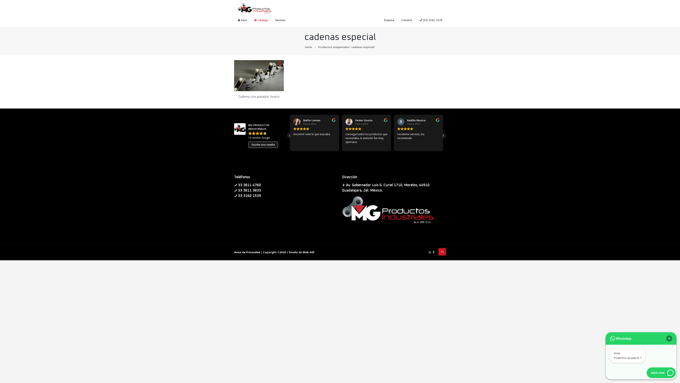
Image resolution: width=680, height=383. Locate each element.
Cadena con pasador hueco (258, 96)
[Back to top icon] (442, 252)
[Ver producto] (279, 65)
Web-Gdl (308, 252)
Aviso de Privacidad (247, 252)
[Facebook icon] (433, 252)
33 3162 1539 (249, 196)
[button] (443, 135)
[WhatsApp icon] (430, 252)
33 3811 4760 (249, 185)
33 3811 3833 (249, 190)
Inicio (308, 47)
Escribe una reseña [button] (263, 144)
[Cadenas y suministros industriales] (255, 8)
